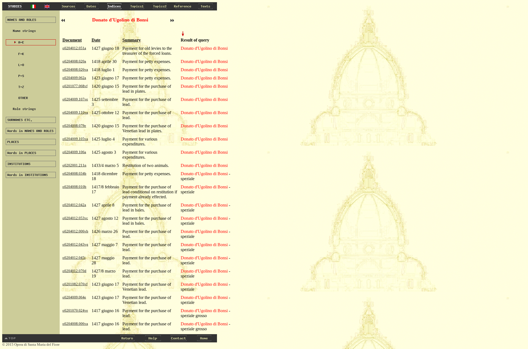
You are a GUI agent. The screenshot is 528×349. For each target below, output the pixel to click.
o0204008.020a (74, 61)
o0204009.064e (74, 297)
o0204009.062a (74, 78)
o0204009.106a (74, 152)
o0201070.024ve (75, 310)
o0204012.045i (74, 257)
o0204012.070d (74, 271)
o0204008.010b (74, 187)
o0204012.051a (74, 48)
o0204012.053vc (75, 218)
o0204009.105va (75, 139)
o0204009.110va (75, 112)
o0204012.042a (74, 205)
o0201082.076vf (74, 284)
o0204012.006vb (75, 231)
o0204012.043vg (75, 244)
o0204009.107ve (75, 99)
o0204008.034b (74, 173)
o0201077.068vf (74, 86)
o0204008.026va (75, 69)
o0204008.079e (74, 125)
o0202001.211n (74, 165)
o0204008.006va (75, 323)
